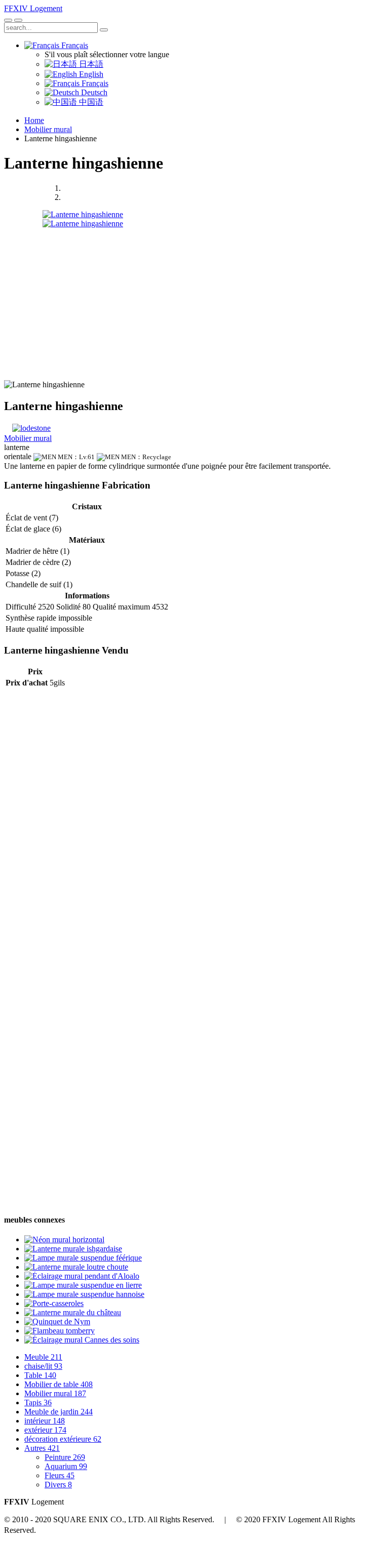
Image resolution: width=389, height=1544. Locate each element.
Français (73, 45)
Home (34, 120)
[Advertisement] (194, 299)
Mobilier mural (48, 129)
